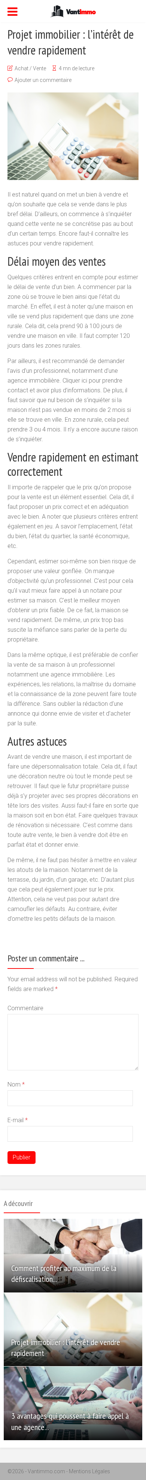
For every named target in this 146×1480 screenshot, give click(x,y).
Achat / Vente (30, 68)
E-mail (17, 1120)
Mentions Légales (89, 1471)
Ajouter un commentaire (43, 80)
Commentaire (25, 1008)
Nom (16, 1084)
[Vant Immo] (73, 10)
